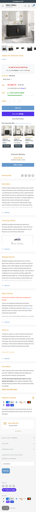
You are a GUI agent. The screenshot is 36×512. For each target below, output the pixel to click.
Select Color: (8, 75)
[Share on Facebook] (22, 175)
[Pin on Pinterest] (26, 175)
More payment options (18, 118)
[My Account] (29, 6)
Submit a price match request (9, 389)
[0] (32, 6)
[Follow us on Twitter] (6, 486)
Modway (4, 59)
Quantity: (4, 101)
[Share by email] (33, 175)
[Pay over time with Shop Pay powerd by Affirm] (17, 235)
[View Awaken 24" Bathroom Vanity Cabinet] (29, 131)
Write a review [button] (18, 165)
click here (28, 308)
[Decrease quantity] (10, 101)
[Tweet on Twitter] (29, 175)
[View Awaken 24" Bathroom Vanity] (18, 131)
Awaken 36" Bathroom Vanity (6, 139)
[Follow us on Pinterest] (13, 486)
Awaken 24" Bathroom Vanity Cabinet (29, 140)
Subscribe (6, 471)
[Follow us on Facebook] (3, 486)
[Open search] (25, 6)
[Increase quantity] (19, 101)
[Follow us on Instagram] (10, 486)
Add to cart (18, 108)
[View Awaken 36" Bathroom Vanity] (7, 131)
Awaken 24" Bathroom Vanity (18, 139)
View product (7, 146)
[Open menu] (3, 6)
